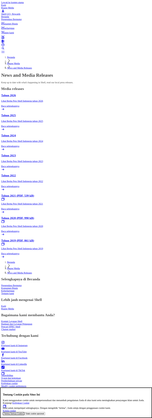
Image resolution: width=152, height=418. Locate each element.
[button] (76, 20)
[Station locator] (76, 37)
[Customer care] (76, 45)
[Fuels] (76, 41)
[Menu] (76, 52)
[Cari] (76, 48)
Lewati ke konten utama (12, 2)
